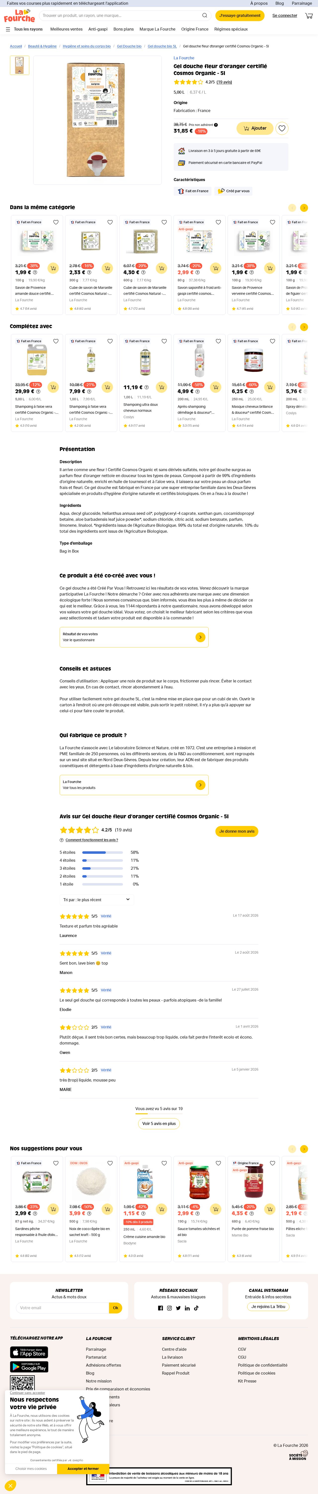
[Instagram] (169, 1308)
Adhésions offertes (103, 1365)
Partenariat (96, 1357)
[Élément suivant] (304, 208)
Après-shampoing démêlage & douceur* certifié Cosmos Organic (197, 410)
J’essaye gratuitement (240, 16)
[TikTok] (196, 1308)
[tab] (19, 65)
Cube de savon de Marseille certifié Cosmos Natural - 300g (90, 291)
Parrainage (302, 3)
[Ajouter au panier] (53, 268)
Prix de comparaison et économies (118, 1389)
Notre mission (99, 1381)
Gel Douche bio (129, 46)
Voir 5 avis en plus (159, 1124)
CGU (242, 1357)
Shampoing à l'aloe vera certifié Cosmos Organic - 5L (35, 410)
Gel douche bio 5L (162, 46)
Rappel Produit (176, 1373)
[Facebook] (160, 1308)
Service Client (178, 1338)
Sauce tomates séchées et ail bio (199, 1232)
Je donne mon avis (236, 831)
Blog (280, 3)
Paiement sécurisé (179, 1365)
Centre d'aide (174, 1349)
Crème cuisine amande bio (144, 1237)
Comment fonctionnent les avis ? (92, 840)
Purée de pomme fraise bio (253, 1229)
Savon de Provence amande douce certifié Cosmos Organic (33, 291)
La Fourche (184, 58)
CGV (242, 1349)
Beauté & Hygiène (42, 46)
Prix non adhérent (201, 125)
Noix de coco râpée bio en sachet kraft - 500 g (89, 1232)
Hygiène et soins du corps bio (87, 46)
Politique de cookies (256, 1373)
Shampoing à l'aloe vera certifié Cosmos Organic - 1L (89, 410)
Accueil (16, 46)
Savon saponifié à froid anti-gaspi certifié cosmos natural (199, 291)
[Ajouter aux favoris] (56, 222)
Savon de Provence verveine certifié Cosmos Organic (251, 291)
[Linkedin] (187, 1308)
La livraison (172, 1357)
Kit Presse (247, 1381)
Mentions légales (258, 1338)
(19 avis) (224, 82)
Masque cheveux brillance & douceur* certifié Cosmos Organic (253, 410)
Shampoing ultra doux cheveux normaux (140, 407)
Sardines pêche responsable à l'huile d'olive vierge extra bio (36, 1232)
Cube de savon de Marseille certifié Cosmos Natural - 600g (144, 291)
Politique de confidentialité (262, 1365)
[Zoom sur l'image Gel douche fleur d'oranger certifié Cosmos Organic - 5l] (97, 120)
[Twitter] (178, 1308)
